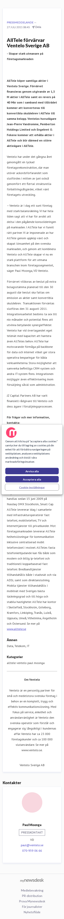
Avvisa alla (32, 471)
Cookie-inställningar (32, 487)
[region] (32, 459)
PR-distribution (32, 896)
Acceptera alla (32, 479)
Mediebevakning (32, 890)
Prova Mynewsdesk (32, 901)
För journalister (32, 906)
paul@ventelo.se (32, 845)
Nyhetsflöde (32, 912)
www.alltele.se (16, 629)
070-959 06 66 (32, 850)
